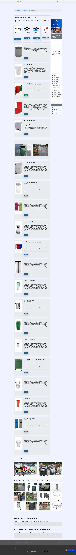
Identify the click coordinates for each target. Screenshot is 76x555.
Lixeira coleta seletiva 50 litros (56, 94)
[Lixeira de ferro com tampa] (17, 29)
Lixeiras (53, 111)
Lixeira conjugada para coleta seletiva (56, 97)
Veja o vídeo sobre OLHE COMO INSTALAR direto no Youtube (24, 477)
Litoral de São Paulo (47, 521)
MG (17, 532)
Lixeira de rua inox (54, 83)
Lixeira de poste (54, 75)
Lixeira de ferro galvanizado (56, 69)
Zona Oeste (26, 521)
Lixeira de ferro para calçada (56, 71)
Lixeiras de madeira (54, 109)
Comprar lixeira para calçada (56, 51)
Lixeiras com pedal (54, 113)
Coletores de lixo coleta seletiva (56, 85)
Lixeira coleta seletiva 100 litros (56, 92)
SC (26, 532)
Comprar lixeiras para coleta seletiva (56, 87)
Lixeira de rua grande (55, 81)
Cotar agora (17, 39)
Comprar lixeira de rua (55, 49)
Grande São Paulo (40, 521)
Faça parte (58, 1)
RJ (15, 532)
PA (43, 532)
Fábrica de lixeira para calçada (56, 60)
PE (30, 532)
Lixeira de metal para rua (55, 73)
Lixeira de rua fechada (55, 79)
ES (19, 532)
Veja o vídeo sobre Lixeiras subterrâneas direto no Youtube (49, 477)
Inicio (32, 1)
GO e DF (38, 532)
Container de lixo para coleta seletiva (56, 54)
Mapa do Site (60, 542)
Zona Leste (35, 521)
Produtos (40, 1)
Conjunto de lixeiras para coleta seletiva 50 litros (56, 90)
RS (28, 532)
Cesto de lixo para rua (55, 45)
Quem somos (49, 1)
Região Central (17, 521)
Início (45, 542)
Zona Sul (31, 521)
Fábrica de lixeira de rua (55, 58)
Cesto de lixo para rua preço (56, 47)
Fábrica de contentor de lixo (56, 56)
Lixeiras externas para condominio (55, 101)
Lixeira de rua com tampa (55, 77)
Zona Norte (22, 521)
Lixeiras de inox (54, 107)
